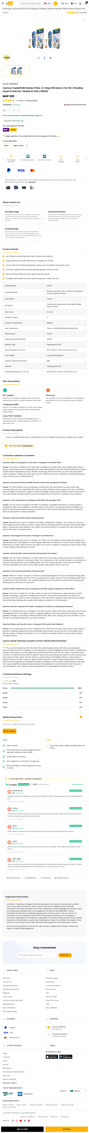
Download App (52, 978)
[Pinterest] (29, 1121)
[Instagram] (17, 1121)
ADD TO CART (22, 1129)
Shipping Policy (8, 1004)
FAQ (47, 993)
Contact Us (7, 982)
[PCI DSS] (8, 1094)
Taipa (5, 1053)
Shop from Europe (9, 1107)
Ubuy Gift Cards (52, 1000)
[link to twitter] (51, 58)
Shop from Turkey (67, 1105)
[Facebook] (13, 1121)
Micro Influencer (9, 1008)
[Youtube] (21, 1121)
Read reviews (77, 784)
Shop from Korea (52, 1105)
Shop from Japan (36, 1105)
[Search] (55, 3)
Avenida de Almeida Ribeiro (13, 1072)
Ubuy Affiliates (51, 1008)
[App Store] (52, 1057)
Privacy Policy (43, 1117)
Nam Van (6, 1075)
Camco (6, 13)
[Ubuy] (9, 3)
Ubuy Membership (10, 1011)
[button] (65, 3)
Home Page (7, 9)
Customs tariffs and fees (13, 1000)
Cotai (5, 1061)
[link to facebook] (44, 58)
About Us (6, 978)
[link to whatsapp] (38, 58)
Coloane (6, 1057)
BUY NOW (66, 1129)
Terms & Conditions (27, 1117)
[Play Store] (65, 1057)
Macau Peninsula (9, 1079)
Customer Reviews (53, 986)
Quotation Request (10, 986)
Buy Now (32, 182)
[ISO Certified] (24, 1094)
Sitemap (6, 993)
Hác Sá (5, 1064)
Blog (47, 1004)
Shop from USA (8, 1105)
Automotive (16, 9)
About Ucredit (51, 997)
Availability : (7, 105)
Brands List (50, 982)
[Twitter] (25, 1121)
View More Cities (9, 1083)
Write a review (9, 731)
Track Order (7, 997)
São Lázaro (7, 1068)
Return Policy (51, 989)
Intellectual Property (11, 989)
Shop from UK (21, 1105)
